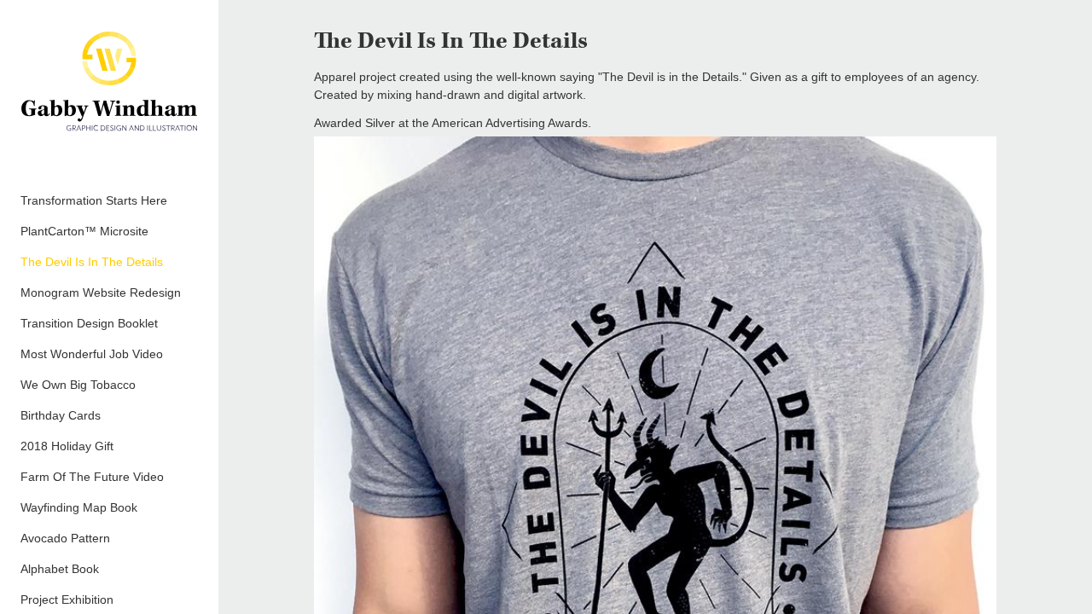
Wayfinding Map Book (78, 507)
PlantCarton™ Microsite (84, 231)
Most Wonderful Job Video (91, 354)
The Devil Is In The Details (91, 262)
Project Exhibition (66, 599)
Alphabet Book (59, 569)
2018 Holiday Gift (66, 446)
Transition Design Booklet (89, 323)
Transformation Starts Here (93, 200)
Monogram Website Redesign (100, 292)
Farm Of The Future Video (92, 477)
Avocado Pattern (65, 538)
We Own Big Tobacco (78, 384)
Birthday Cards (60, 415)
